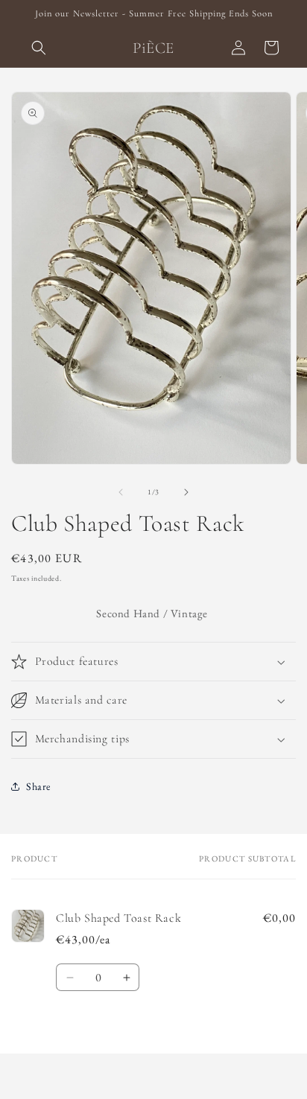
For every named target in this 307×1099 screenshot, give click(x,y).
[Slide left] (120, 492)
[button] (38, 47)
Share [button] (38, 786)
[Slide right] (186, 492)
